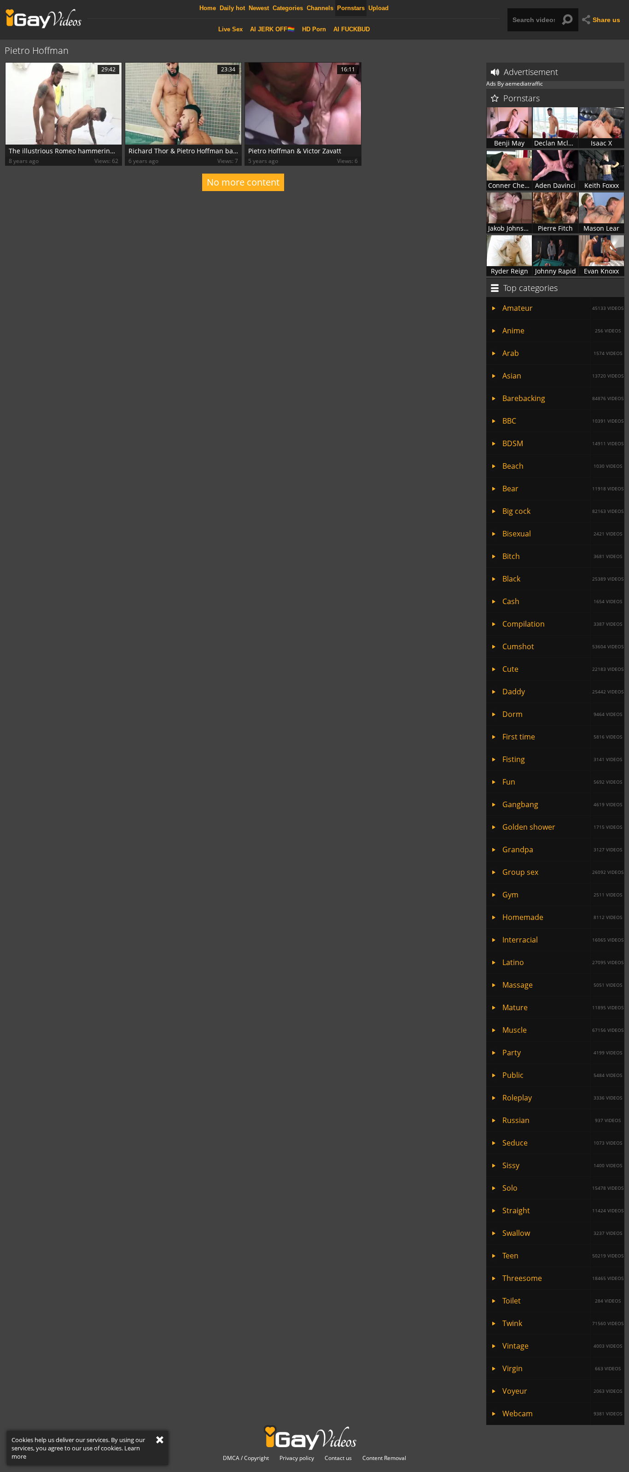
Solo (562, 1188)
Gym (562, 895)
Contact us (338, 1458)
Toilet (561, 1301)
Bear (562, 488)
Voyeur (562, 1391)
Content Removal (384, 1458)
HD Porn (314, 29)
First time (562, 737)
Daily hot (232, 8)
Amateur (562, 308)
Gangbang (562, 804)
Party (562, 1052)
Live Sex (230, 29)
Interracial (562, 940)
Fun (562, 782)
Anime (561, 331)
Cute (562, 669)
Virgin (561, 1368)
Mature (562, 1007)
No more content (243, 182)
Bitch (562, 556)
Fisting (562, 759)
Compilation (562, 624)
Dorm (562, 714)
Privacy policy (297, 1458)
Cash (562, 601)
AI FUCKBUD (351, 29)
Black (562, 579)
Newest (259, 8)
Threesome (562, 1278)
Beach (562, 466)
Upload (378, 8)
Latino (562, 962)
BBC (562, 421)
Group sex (562, 872)
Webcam (562, 1413)
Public (562, 1075)
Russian (561, 1120)
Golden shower (562, 827)
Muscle (562, 1030)
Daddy (562, 692)
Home (207, 8)
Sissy (562, 1165)
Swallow (562, 1233)
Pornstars (351, 8)
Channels (320, 8)
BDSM (562, 443)
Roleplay (562, 1098)
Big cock (562, 511)
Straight (562, 1210)
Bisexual (562, 534)
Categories (288, 8)
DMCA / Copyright (246, 1458)
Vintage (562, 1346)
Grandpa (562, 849)
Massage (562, 985)
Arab (562, 353)
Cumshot (562, 646)
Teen (562, 1256)
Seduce (562, 1143)
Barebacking (562, 398)
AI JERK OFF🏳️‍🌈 (272, 29)
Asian (562, 376)
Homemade (562, 917)
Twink (562, 1323)
